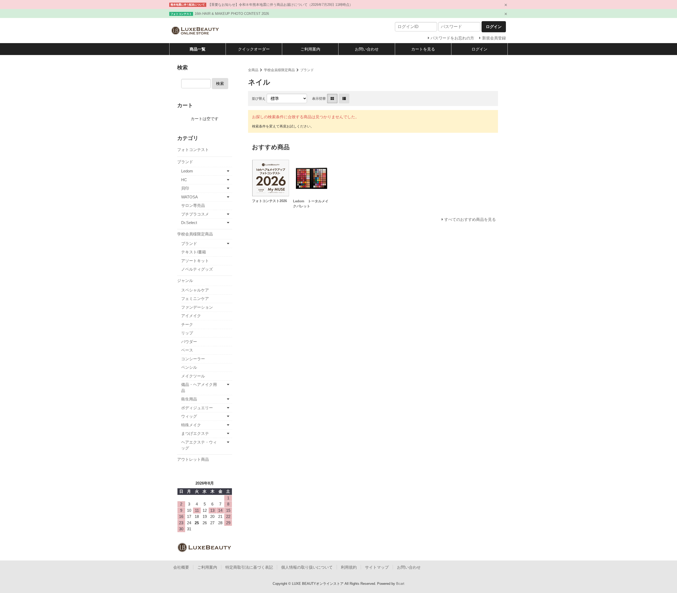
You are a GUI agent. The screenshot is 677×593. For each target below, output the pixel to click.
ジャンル (185, 280)
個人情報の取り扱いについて (307, 567)
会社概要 (181, 567)
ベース (187, 350)
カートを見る (423, 49)
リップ (187, 333)
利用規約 (349, 567)
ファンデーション (197, 307)
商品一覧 (197, 49)
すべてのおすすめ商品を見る (470, 219)
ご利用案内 (310, 49)
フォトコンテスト (193, 149)
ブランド (307, 70)
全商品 (253, 70)
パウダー (189, 341)
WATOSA (189, 197)
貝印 (185, 188)
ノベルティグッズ (197, 269)
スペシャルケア (195, 290)
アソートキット (195, 260)
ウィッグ (189, 416)
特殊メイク (191, 425)
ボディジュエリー (197, 407)
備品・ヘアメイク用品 (199, 387)
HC (184, 179)
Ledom (187, 171)
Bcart (400, 584)
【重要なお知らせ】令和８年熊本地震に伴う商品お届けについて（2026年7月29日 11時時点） (280, 5)
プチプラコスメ (195, 214)
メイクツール (193, 376)
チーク (187, 324)
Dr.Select (189, 222)
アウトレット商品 (193, 459)
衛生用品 (189, 399)
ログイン (479, 49)
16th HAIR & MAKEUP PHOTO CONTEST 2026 (232, 14)
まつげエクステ (195, 433)
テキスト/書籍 (193, 252)
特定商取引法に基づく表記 (249, 567)
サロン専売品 (193, 205)
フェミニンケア (195, 298)
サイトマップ (377, 567)
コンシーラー (193, 359)
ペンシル (189, 367)
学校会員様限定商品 (279, 70)
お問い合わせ (367, 49)
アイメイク (191, 315)
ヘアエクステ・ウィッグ (199, 445)
